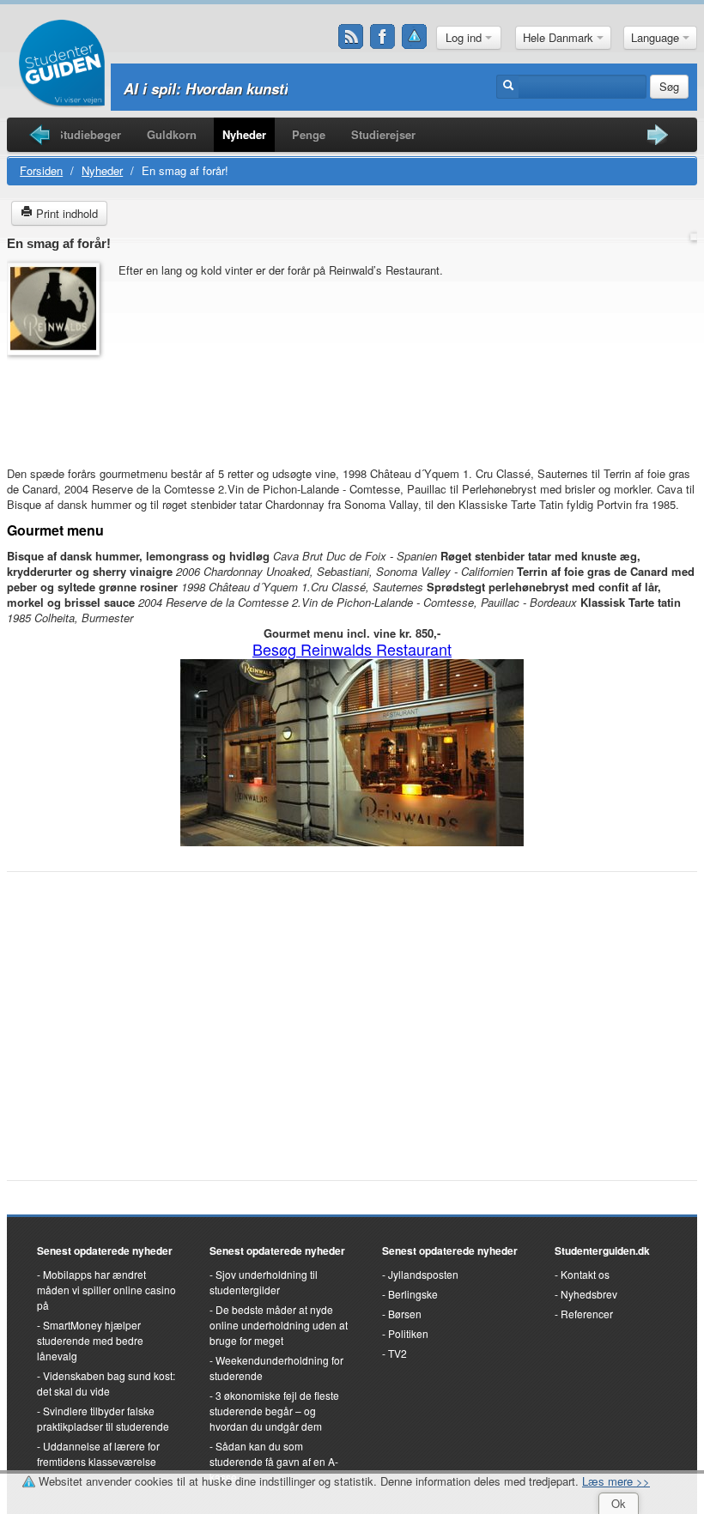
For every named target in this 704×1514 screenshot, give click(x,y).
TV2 (397, 1353)
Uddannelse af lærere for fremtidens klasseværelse (98, 1453)
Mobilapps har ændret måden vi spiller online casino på (106, 1289)
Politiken (408, 1333)
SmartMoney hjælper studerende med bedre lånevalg (90, 1340)
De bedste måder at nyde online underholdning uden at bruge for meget (278, 1324)
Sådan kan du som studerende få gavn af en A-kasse (273, 1461)
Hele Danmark (560, 37)
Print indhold (65, 213)
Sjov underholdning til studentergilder (263, 1282)
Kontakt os (585, 1274)
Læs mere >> (616, 1481)
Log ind (465, 37)
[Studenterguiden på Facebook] (383, 37)
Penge (308, 134)
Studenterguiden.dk (602, 1250)
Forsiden (41, 170)
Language (657, 37)
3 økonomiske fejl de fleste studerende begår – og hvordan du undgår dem (274, 1410)
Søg (669, 86)
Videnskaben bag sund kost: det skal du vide (106, 1383)
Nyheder (244, 134)
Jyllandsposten (423, 1274)
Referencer (587, 1313)
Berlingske (413, 1294)
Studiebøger (88, 134)
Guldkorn (172, 134)
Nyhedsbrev (589, 1294)
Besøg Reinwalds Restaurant (352, 649)
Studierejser (383, 134)
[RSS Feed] (351, 37)
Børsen (405, 1313)
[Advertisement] (58, 402)
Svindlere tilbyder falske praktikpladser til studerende (103, 1418)
